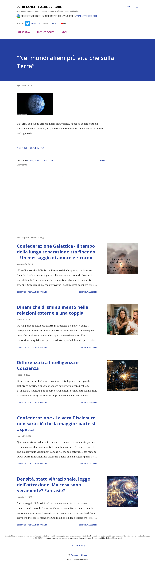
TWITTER (35, 23)
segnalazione (47, 161)
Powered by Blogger (79, 555)
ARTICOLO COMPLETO (30, 147)
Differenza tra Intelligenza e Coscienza (48, 365)
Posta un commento (37, 292)
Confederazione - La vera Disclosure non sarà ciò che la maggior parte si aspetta (56, 423)
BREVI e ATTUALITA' (45, 32)
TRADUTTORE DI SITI (86, 16)
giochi (30, 161)
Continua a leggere (88, 292)
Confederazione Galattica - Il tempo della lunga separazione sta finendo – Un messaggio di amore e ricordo (56, 252)
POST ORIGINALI (23, 32)
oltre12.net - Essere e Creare (39, 7)
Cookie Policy (77, 545)
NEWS (64, 32)
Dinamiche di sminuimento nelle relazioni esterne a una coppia (52, 310)
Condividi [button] (102, 161)
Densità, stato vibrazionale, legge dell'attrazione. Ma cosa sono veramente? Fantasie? (53, 484)
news (37, 161)
